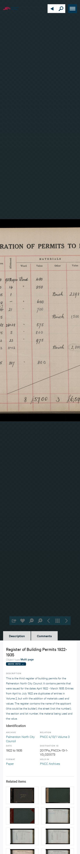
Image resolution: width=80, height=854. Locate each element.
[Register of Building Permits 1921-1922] (22, 795)
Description (17, 636)
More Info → (16, 663)
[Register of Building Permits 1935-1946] (58, 795)
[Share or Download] (14, 620)
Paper (10, 763)
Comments (44, 636)
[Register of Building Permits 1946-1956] (22, 816)
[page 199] (58, 836)
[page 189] (58, 816)
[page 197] (22, 836)
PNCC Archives (50, 763)
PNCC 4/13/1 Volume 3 (55, 736)
